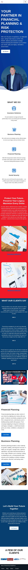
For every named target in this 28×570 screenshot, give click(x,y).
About (11, 568)
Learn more (6, 434)
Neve (2, 565)
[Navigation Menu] (25, 2)
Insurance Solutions (14, 254)
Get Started (5, 51)
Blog (7, 568)
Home (2, 568)
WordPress (13, 565)
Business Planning (14, 290)
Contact (17, 568)
